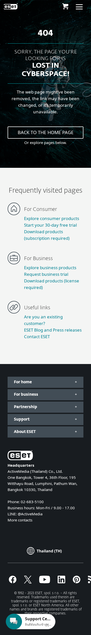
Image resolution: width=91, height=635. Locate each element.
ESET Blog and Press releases (53, 330)
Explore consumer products (51, 218)
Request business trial (46, 274)
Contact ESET (37, 336)
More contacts (20, 519)
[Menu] (79, 6)
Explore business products (50, 267)
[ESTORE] (65, 6)
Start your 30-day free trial (50, 225)
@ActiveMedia (30, 513)
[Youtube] (44, 581)
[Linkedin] (61, 581)
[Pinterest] (77, 581)
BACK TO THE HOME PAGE (46, 132)
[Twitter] (28, 581)
